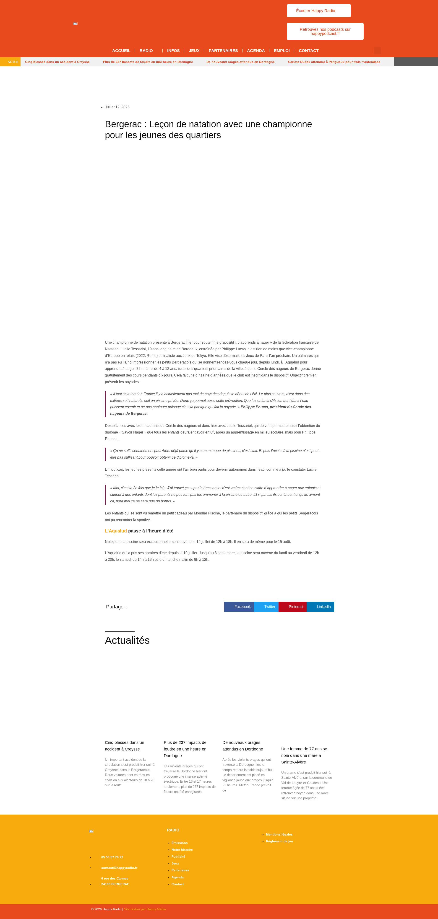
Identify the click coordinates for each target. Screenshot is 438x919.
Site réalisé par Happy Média (145, 909)
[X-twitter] (404, 62)
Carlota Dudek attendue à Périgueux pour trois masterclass (334, 62)
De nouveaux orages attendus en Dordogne (240, 62)
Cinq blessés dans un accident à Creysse (57, 62)
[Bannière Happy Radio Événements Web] (202, 22)
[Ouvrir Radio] (156, 51)
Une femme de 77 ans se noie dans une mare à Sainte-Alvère (304, 755)
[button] (377, 50)
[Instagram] (420, 62)
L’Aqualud (116, 530)
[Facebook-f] (412, 62)
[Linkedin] (428, 62)
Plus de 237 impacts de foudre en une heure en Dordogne (148, 62)
